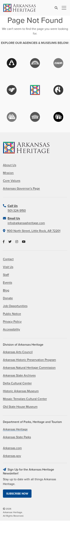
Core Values (11, 181)
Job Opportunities (15, 306)
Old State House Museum (20, 407)
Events (7, 283)
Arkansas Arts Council (18, 352)
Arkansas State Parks (17, 437)
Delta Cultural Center (17, 383)
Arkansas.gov (12, 456)
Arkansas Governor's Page (21, 188)
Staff (6, 275)
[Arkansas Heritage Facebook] (3, 242)
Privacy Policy (12, 322)
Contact (8, 259)
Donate (8, 298)
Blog (6, 290)
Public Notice (12, 314)
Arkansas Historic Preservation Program (29, 360)
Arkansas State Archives (19, 375)
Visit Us (8, 267)
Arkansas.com (12, 448)
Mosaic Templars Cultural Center (25, 399)
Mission (8, 173)
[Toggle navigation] (63, 8)
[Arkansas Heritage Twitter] (10, 242)
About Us (9, 165)
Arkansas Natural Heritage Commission (29, 368)
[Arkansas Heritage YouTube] (23, 242)
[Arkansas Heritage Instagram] (17, 242)
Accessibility (11, 329)
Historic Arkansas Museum (21, 391)
